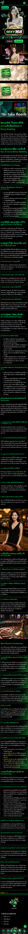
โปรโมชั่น (8, 933)
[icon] (25, 926)
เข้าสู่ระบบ (4, 933)
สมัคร (24, 933)
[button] (24, 3)
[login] (3, 930)
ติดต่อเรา (19, 933)
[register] (24, 930)
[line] (19, 930)
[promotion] (8, 930)
